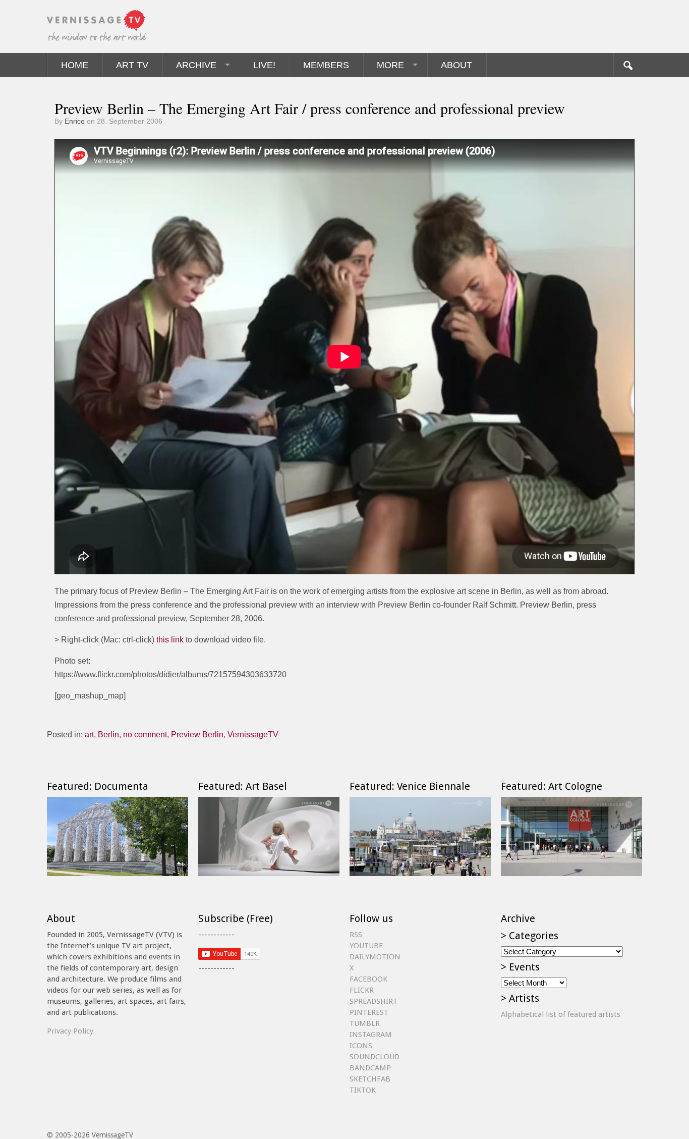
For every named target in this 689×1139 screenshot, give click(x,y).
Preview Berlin (197, 734)
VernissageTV (252, 734)
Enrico (75, 121)
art (89, 734)
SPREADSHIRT (373, 1001)
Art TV (132, 65)
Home (74, 65)
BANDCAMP (370, 1067)
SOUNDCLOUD (374, 1056)
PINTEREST (369, 1012)
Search (627, 65)
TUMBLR (365, 1023)
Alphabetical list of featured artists (560, 1014)
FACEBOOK (368, 979)
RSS (356, 934)
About (456, 65)
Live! (264, 65)
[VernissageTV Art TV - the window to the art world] (97, 26)
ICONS (361, 1045)
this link (170, 639)
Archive (196, 65)
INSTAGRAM (371, 1034)
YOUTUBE (366, 945)
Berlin (108, 734)
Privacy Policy (70, 1031)
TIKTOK (363, 1090)
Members (326, 65)
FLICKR (362, 990)
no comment (145, 734)
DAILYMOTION (375, 956)
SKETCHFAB (370, 1078)
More (390, 65)
